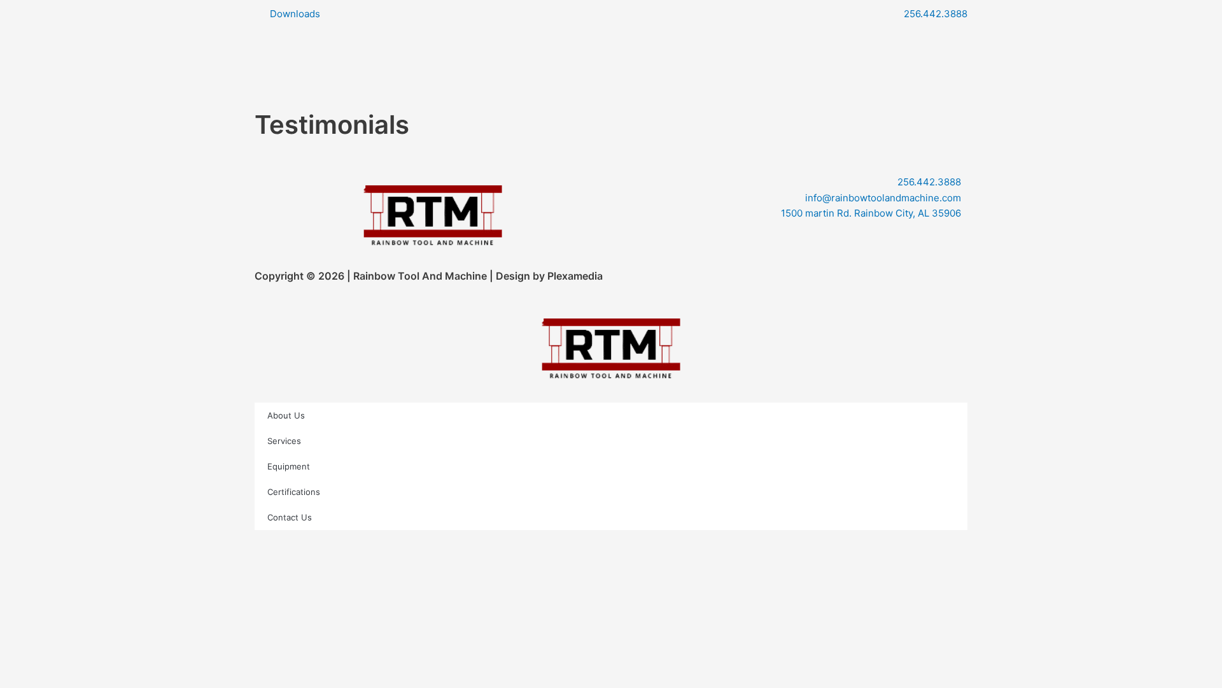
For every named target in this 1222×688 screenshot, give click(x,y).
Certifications (293, 492)
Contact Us (289, 517)
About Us (286, 415)
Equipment (288, 466)
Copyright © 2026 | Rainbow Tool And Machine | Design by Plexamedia (429, 275)
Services (284, 441)
